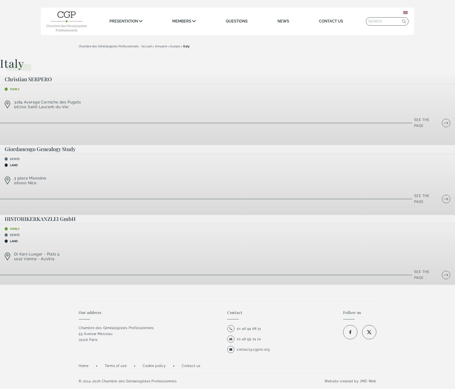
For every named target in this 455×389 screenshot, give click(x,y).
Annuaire (161, 46)
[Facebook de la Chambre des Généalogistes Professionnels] (350, 332)
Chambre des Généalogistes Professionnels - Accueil (115, 46)
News (283, 21)
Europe (175, 46)
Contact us (331, 21)
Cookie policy (154, 366)
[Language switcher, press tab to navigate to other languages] (405, 12)
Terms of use (116, 366)
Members (181, 21)
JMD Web (368, 381)
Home (84, 366)
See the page (422, 123)
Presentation (123, 21)
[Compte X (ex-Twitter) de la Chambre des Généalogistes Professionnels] (369, 332)
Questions (237, 21)
